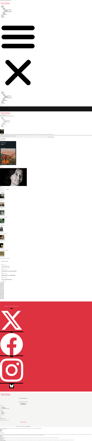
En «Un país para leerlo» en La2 (3, 233)
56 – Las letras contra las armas (5, 408)
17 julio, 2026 (2, 223)
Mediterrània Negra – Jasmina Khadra (8, 275)
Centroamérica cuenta (5, 266)
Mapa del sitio (3, 413)
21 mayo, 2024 (2, 231)
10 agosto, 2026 (2, 215)
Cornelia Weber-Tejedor (8, 11)
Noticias (1, 165)
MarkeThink (28, 426)
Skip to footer (9, 0)
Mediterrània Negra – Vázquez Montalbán (9, 270)
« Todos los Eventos (23, 422)
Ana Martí (5, 10)
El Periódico (3, 138)
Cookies (2, 411)
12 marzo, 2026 (2, 256)
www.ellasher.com (23, 404)
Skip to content (2, 0)
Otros (4, 13)
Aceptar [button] (38, 428)
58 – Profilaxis (1, 200)
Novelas (4, 8)
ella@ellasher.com (23, 403)
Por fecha (2, 192)
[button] (18, 54)
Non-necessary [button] (2, 438)
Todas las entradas (3, 109)
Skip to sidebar (6, 0)
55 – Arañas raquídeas (2, 225)
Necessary (2, 436)
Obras (2, 7)
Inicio (2, 5)
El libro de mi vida (51, 136)
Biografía (2, 6)
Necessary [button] (1, 435)
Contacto (3, 17)
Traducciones (5, 14)
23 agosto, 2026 (2, 198)
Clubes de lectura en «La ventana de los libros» (5, 258)
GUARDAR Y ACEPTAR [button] (3, 440)
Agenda (2, 16)
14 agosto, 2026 (2, 207)
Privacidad (2, 412)
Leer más (40, 428)
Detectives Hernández (7, 9)
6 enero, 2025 (2, 248)
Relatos (4, 12)
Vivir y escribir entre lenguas (6, 279)
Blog (2, 15)
